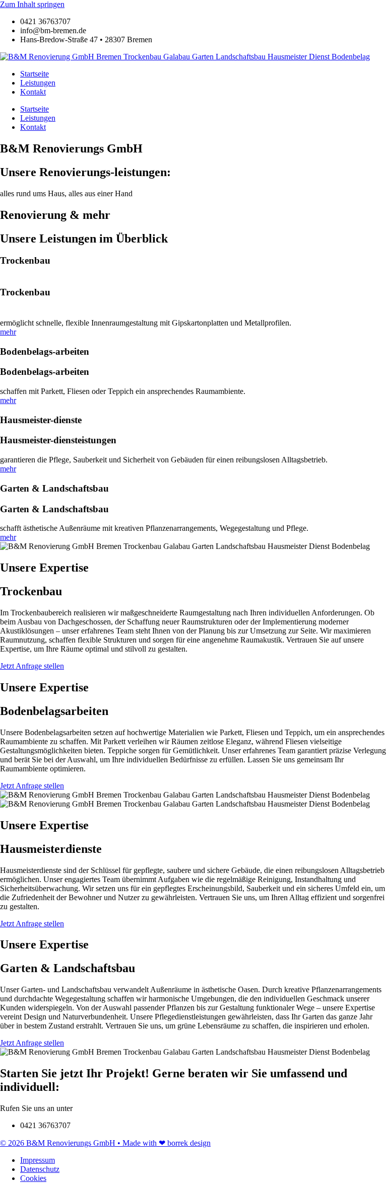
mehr (8, 332)
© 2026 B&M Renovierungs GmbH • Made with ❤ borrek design (105, 1143)
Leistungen (37, 82)
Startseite (34, 73)
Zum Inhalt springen (32, 4)
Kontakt (33, 92)
